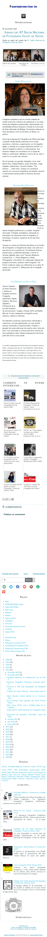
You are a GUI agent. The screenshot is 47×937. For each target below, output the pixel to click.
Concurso (26, 767)
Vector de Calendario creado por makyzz (24, 929)
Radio (14, 779)
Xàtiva (26, 378)
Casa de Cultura (20, 775)
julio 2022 (11, 722)
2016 (8, 739)
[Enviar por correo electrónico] (3, 499)
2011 (8, 752)
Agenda (42, 779)
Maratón (8, 613)
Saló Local (9, 610)
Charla (26, 777)
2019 (8, 732)
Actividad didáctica (15, 767)
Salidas (8, 615)
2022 (8, 670)
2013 (8, 747)
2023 (8, 667)
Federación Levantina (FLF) (15, 643)
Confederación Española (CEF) (16, 646)
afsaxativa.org (36, 74)
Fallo (15, 770)
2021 (8, 727)
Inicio (26, 574)
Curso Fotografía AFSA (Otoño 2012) (28, 865)
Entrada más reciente (10, 574)
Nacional (20, 777)
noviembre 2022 (14, 675)
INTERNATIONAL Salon (14, 604)
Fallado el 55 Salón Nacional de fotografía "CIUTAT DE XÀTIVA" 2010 (30, 882)
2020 (8, 729)
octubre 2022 (13, 719)
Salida (4, 772)
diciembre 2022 (14, 672)
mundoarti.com (17, 76)
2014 (8, 745)
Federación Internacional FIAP (16, 648)
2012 (8, 750)
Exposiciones (35, 770)
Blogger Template (9, 935)
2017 (8, 737)
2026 (8, 660)
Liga (10, 775)
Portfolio (5, 781)
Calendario (9, 621)
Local (43, 775)
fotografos (27, 376)
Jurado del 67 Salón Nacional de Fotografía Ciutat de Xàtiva (23, 34)
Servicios (8, 624)
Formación (12, 777)
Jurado (33, 376)
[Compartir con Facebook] (12, 499)
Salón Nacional (13, 772)
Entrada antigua (39, 574)
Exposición (23, 772)
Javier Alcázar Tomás (36, 935)
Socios (4, 767)
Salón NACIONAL (12, 607)
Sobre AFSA (9, 632)
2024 (8, 665)
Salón (43, 770)
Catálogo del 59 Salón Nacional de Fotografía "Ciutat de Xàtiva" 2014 (30, 830)
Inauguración (35, 777)
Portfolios (8, 629)
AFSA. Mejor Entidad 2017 (15, 651)
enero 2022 (12, 724)
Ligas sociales (10, 618)
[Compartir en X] (9, 499)
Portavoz (21, 779)
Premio (37, 775)
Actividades (23, 770)
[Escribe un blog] (6, 499)
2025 (8, 662)
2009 (8, 757)
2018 (8, 734)
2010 (8, 755)
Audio (36, 779)
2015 (8, 742)
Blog (6, 602)
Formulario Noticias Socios (15, 626)
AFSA (39, 767)
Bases (4, 777)
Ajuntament (20, 376)
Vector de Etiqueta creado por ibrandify (23, 927)
